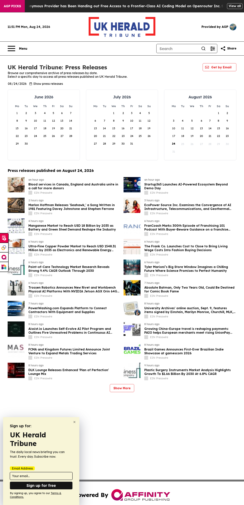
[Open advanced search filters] (212, 48)
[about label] (30, 193)
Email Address (22, 468)
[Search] (203, 48)
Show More (122, 388)
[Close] (74, 422)
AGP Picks (12, 6)
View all (235, 6)
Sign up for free (41, 485)
